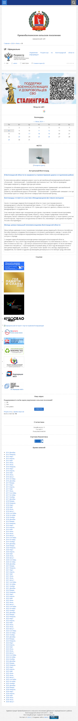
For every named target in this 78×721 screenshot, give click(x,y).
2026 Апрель (10, 693)
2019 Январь (10, 521)
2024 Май (9, 647)
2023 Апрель (10, 621)
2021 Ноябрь (10, 586)
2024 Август (10, 653)
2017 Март (9, 485)
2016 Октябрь (11, 479)
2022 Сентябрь (11, 606)
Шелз (46, 717)
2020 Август (10, 558)
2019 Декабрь (10, 544)
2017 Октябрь (11, 495)
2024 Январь (10, 639)
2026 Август (10, 702)
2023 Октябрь (11, 633)
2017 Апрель (10, 487)
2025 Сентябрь (11, 679)
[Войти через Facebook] (37, 111)
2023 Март (9, 619)
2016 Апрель (10, 471)
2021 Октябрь (11, 584)
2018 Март (9, 505)
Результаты (8, 412)
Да (7, 402)
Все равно (10, 407)
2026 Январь (10, 687)
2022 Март (9, 594)
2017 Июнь (9, 491)
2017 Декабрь (10, 499)
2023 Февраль (11, 616)
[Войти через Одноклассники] (47, 111)
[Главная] (39, 31)
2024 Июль (9, 651)
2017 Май (9, 489)
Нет (7, 404)
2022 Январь (10, 590)
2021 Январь (10, 566)
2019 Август (10, 535)
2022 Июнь (9, 600)
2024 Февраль (11, 641)
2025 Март (9, 667)
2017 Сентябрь (11, 493)
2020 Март (9, 550)
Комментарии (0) (39, 63)
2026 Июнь (9, 698)
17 (29, 134)
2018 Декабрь (10, 519)
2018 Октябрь (11, 515)
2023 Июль (9, 627)
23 (19, 137)
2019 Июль (9, 533)
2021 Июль (9, 578)
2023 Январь (10, 614)
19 (49, 134)
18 (39, 134)
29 (9, 140)
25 (39, 137)
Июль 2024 (39, 121)
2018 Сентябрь (11, 513)
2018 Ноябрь (10, 517)
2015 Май (9, 461)
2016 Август (10, 477)
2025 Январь (10, 663)
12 (49, 131)
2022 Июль (9, 602)
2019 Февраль (11, 523)
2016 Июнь (9, 475)
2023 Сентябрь (11, 631)
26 (49, 137)
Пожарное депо (39, 165)
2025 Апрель (10, 669)
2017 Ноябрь (10, 497)
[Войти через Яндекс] (40, 111)
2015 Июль (9, 465)
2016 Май (9, 473)
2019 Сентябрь (11, 537)
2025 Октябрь (11, 681)
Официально (14, 49)
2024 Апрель (10, 645)
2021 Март (9, 570)
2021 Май (9, 574)
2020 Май (9, 554)
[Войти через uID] (30, 111)
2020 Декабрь (10, 564)
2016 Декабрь (10, 481)
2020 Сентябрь (11, 560)
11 (39, 131)
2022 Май (9, 598)
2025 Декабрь (10, 685)
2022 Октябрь (11, 608)
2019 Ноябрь (10, 542)
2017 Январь (10, 483)
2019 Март (9, 525)
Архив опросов (19, 412)
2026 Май (9, 695)
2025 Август (10, 677)
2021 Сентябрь (11, 582)
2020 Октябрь (11, 562)
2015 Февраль (11, 454)
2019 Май (9, 529)
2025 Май (9, 671)
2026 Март (9, 691)
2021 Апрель (10, 572)
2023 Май (9, 623)
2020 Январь (10, 546)
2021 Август (10, 580)
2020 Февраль (11, 548)
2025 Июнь (9, 673)
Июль (18, 43)
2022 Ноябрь (10, 610)
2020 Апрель (10, 552)
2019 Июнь (9, 531)
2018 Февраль (11, 503)
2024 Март (9, 643)
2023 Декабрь (10, 637)
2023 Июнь (9, 625)
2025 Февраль (11, 665)
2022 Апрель (10, 596)
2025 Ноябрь (10, 683)
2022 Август (10, 604)
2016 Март (9, 469)
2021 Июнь (9, 576)
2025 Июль (9, 675)
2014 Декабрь (10, 452)
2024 (12, 43)
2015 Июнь (9, 463)
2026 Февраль (11, 689)
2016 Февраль (11, 467)
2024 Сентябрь (11, 655)
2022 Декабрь (10, 612)
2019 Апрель (10, 527)
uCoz (29, 717)
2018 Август (10, 511)
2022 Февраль (11, 592)
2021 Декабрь (10, 588)
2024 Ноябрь (10, 659)
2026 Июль (9, 700)
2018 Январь (10, 501)
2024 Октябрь (11, 657)
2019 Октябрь (11, 540)
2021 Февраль (11, 568)
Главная (7, 43)
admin (15, 63)
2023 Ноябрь (10, 635)
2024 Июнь (9, 649)
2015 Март (9, 456)
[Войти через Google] (44, 111)
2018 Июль (9, 509)
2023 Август (10, 629)
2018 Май (9, 507)
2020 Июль (9, 556)
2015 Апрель (10, 458)
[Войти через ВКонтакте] (33, 111)
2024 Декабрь (10, 661)
